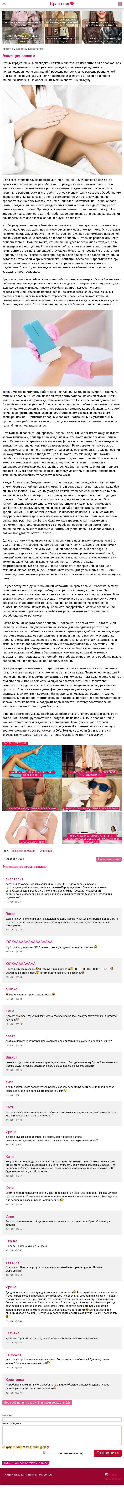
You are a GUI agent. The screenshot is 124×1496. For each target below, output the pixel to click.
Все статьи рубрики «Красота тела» (26, 1462)
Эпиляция (46, 850)
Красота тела (36, 48)
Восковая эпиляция (23, 850)
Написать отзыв (109, 859)
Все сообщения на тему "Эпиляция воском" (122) (37, 1402)
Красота (21, 48)
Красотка (8, 48)
